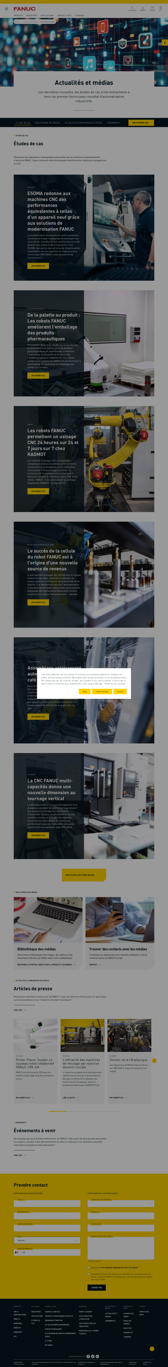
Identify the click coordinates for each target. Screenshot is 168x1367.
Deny (85, 691)
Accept (120, 691)
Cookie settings (102, 691)
